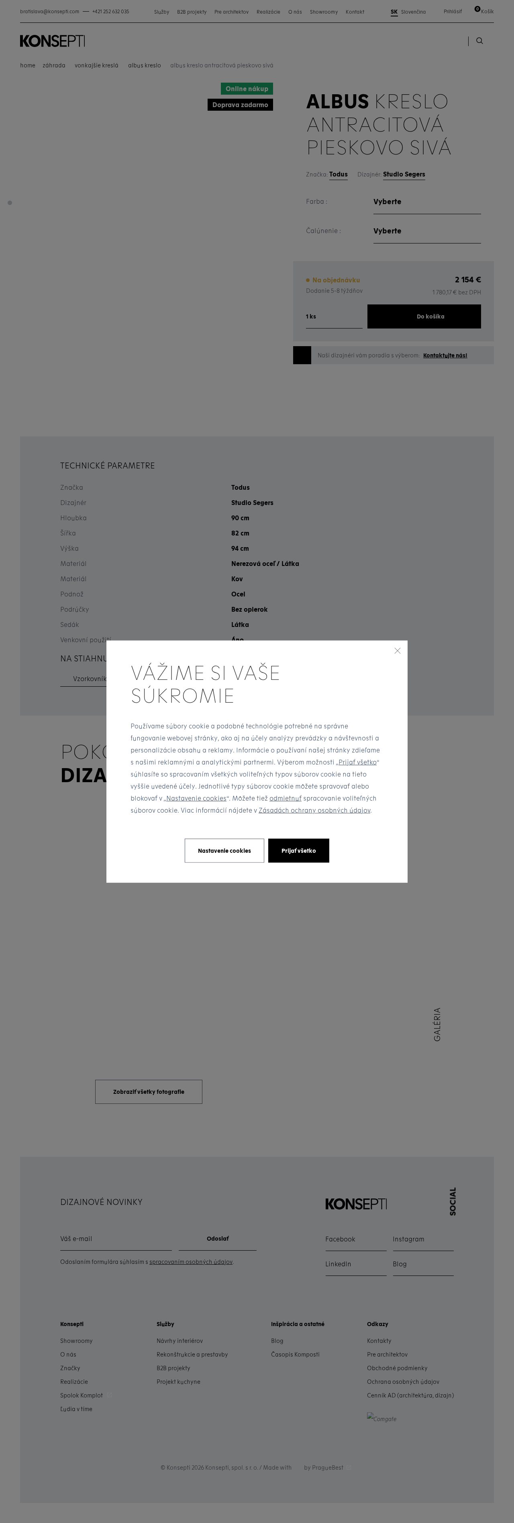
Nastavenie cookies (196, 798)
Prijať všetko (358, 762)
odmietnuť (285, 798)
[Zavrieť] (398, 650)
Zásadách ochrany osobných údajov (314, 810)
